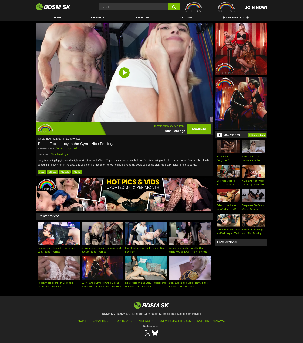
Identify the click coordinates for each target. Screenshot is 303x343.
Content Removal (211, 320)
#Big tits (77, 172)
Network (186, 17)
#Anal (41, 172)
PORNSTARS (142, 17)
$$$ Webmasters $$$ (175, 320)
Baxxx (59, 148)
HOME (57, 17)
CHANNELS (97, 17)
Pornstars (123, 320)
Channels (100, 320)
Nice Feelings (59, 154)
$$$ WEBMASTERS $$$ (236, 17)
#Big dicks (65, 172)
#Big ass (52, 172)
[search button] (174, 7)
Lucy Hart (71, 148)
